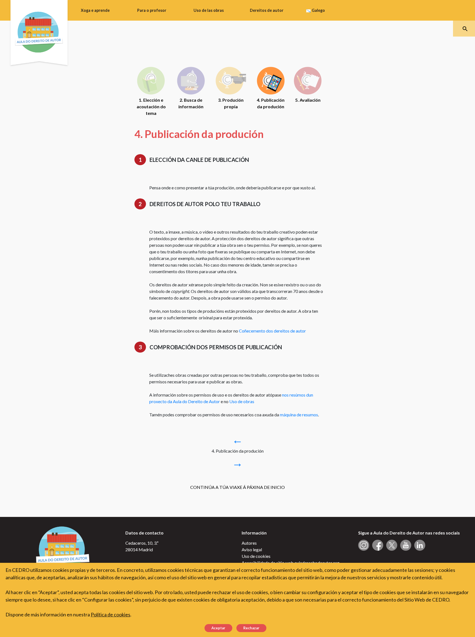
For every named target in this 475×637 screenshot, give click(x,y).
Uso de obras (241, 401)
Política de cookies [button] (110, 614)
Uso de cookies (256, 556)
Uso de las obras (209, 10)
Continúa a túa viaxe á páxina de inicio (237, 487)
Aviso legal (252, 549)
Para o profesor (151, 10)
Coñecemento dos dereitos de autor (272, 330)
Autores (249, 542)
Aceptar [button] (218, 628)
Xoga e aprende (95, 10)
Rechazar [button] (251, 628)
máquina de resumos (299, 414)
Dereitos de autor (266, 10)
